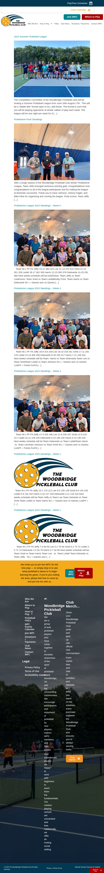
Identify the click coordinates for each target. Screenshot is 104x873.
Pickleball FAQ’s (30, 619)
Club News (65, 24)
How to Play (44, 24)
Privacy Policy (32, 667)
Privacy (49, 868)
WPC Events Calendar (29, 627)
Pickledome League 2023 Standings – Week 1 (37, 510)
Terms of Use (32, 671)
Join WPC (29, 633)
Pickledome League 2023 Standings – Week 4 (37, 288)
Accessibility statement (37, 674)
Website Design (80, 867)
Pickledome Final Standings (28, 119)
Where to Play (30, 606)
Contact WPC (96, 24)
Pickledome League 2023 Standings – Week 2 (37, 454)
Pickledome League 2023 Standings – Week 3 (37, 371)
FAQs (56, 24)
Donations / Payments (80, 24)
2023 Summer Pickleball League (30, 36)
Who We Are (33, 24)
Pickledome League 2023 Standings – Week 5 (37, 205)
